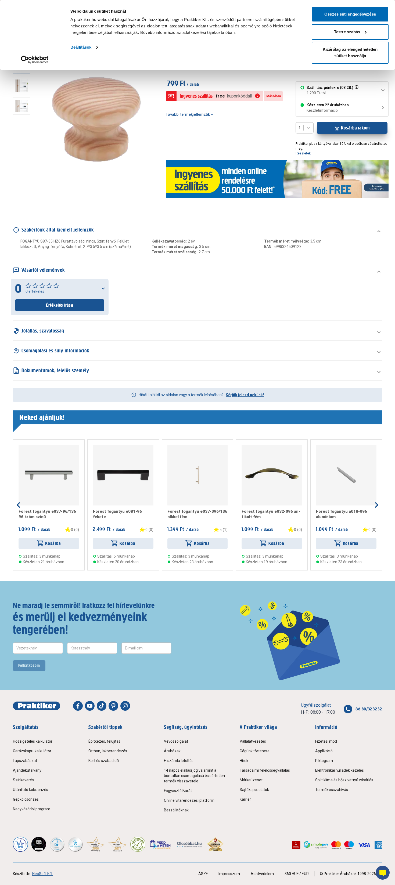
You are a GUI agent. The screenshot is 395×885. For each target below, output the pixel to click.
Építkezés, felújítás (104, 741)
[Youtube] (90, 706)
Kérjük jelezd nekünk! (245, 395)
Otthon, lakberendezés (107, 751)
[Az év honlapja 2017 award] (117, 844)
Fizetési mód (326, 741)
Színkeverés (23, 780)
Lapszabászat (25, 760)
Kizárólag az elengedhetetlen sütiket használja (350, 52)
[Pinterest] (113, 706)
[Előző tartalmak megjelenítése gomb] (18, 505)
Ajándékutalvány (27, 770)
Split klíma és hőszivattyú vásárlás (344, 780)
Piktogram (324, 760)
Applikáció (324, 751)
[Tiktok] (101, 706)
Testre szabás (347, 32)
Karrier (245, 799)
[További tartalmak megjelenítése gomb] (23, 185)
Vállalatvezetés (253, 741)
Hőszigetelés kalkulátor (32, 741)
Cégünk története (255, 751)
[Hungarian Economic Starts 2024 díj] (20, 844)
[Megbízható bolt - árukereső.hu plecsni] (137, 844)
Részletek (303, 153)
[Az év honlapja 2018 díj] (56, 844)
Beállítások (80, 47)
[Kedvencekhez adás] (20, 447)
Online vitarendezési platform (189, 800)
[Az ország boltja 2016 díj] (95, 844)
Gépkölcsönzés (26, 799)
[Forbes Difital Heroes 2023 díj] (38, 844)
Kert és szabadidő (103, 760)
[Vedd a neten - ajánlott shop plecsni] (161, 844)
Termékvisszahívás (331, 790)
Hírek (244, 760)
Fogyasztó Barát (178, 791)
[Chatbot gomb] (383, 873)
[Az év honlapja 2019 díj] (75, 844)
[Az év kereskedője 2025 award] (215, 844)
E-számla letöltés (178, 760)
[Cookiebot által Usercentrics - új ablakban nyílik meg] (34, 60)
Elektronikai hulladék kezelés (339, 770)
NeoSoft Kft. (42, 874)
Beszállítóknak (176, 810)
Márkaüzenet (251, 780)
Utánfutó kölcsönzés (30, 790)
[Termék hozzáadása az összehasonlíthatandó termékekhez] (28, 447)
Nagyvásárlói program (31, 809)
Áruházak (172, 751)
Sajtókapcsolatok (254, 790)
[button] (356, 90)
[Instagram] (125, 706)
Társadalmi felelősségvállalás (265, 770)
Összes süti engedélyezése (350, 14)
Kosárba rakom (355, 128)
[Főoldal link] (36, 706)
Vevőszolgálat (176, 741)
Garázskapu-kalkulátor (32, 751)
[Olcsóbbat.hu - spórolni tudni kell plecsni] (189, 844)
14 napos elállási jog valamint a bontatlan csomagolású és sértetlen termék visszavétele (194, 775)
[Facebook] (78, 706)
